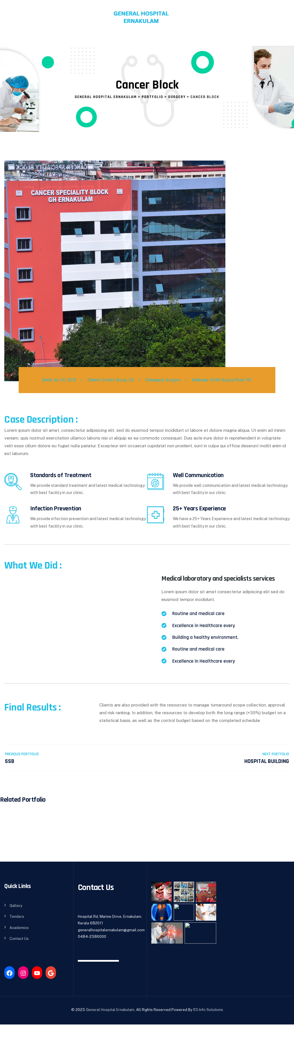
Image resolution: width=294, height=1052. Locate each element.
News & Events (210, 40)
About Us (31, 40)
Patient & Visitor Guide (161, 40)
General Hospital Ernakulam (110, 1010)
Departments (65, 40)
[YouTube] (37, 973)
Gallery (15, 905)
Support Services (108, 40)
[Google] (51, 973)
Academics (19, 928)
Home (11, 40)
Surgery (173, 380)
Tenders (16, 916)
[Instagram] (23, 973)
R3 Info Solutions (208, 1010)
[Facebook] (9, 973)
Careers (238, 40)
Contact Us (264, 40)
